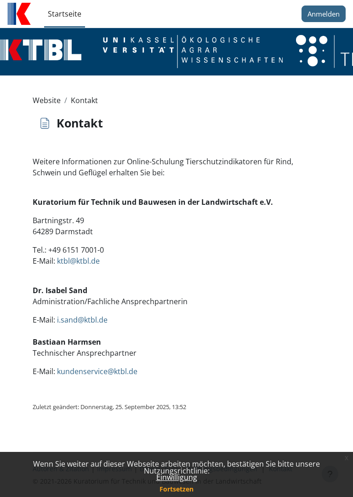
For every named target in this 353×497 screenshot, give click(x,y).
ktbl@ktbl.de (78, 261)
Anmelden (323, 13)
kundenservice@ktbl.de (97, 371)
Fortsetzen (176, 489)
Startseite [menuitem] (64, 14)
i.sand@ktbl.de (82, 320)
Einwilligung (176, 477)
